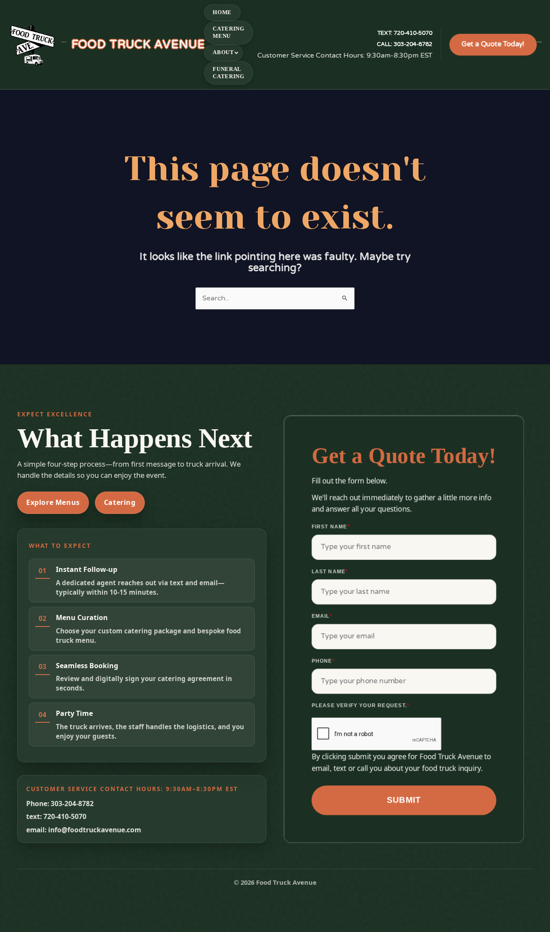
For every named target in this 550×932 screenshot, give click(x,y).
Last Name (330, 571)
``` (133, 44)
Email (322, 616)
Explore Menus (53, 502)
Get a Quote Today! (493, 44)
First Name (331, 527)
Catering (120, 502)
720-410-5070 (404, 33)
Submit (404, 799)
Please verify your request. (360, 706)
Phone (323, 661)
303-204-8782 (404, 44)
